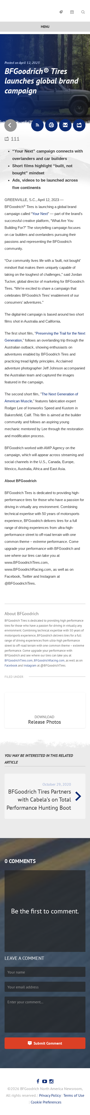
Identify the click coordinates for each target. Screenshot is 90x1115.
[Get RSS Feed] (37, 125)
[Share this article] (79, 125)
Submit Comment (48, 1043)
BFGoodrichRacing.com (49, 660)
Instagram (30, 665)
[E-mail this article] (65, 125)
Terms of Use (73, 1095)
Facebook (11, 665)
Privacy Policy (49, 1095)
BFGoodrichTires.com (19, 660)
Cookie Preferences (46, 1102)
